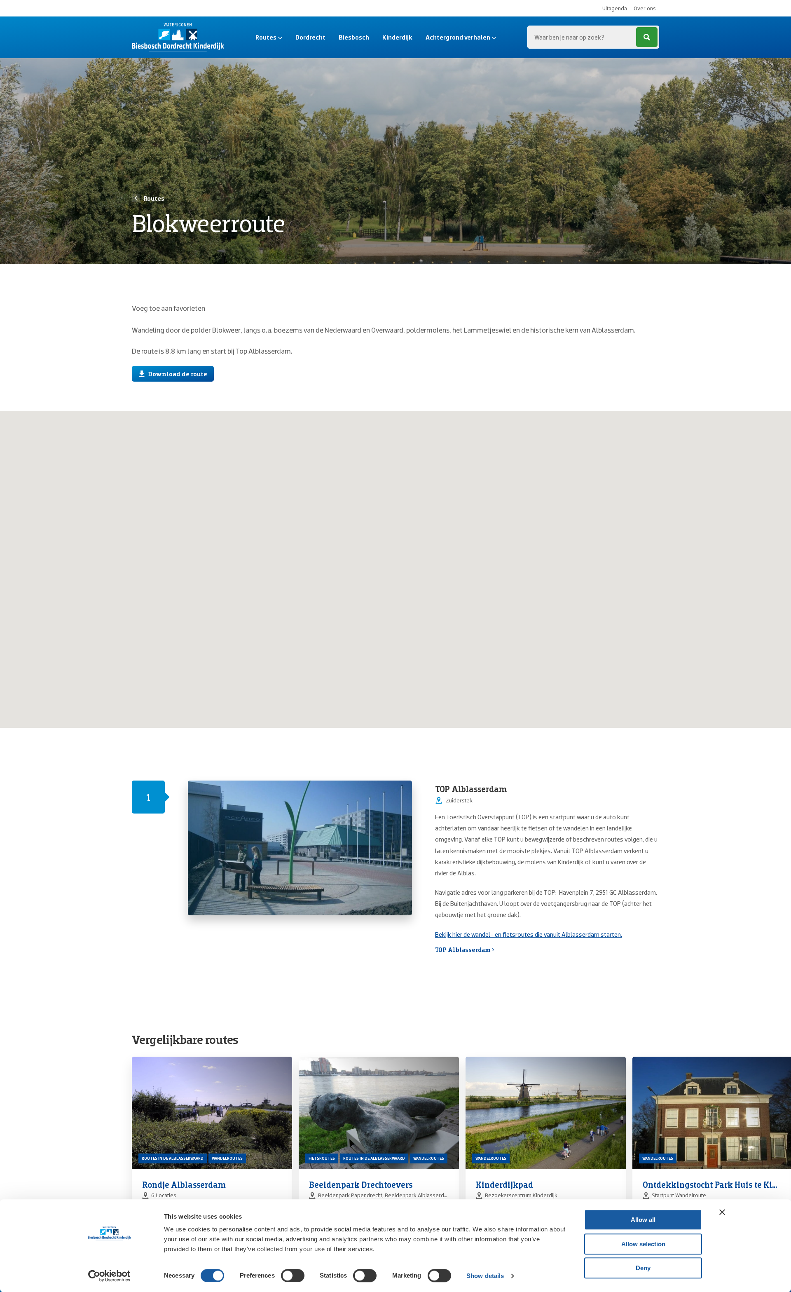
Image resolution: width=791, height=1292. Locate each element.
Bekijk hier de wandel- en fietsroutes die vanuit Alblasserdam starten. (528, 934)
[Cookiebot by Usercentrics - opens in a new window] (109, 1276)
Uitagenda (614, 8)
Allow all (643, 1219)
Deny (643, 1267)
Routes (265, 37)
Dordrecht (310, 37)
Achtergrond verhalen (458, 37)
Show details (485, 1275)
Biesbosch (354, 37)
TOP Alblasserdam (463, 950)
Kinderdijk (397, 37)
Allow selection (643, 1243)
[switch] (292, 1275)
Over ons (645, 8)
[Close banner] (722, 1212)
